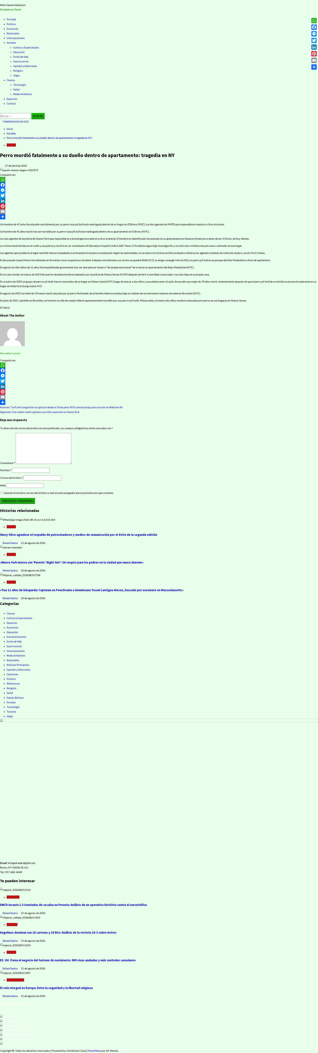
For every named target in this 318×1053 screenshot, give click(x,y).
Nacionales (13, 33)
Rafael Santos (10, 542)
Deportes (12, 98)
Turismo (11, 711)
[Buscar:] (15, 115)
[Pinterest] (159, 206)
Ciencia (11, 80)
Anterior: (61, 407)
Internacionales (16, 38)
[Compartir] (159, 216)
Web (3, 485)
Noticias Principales (18, 664)
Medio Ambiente (22, 94)
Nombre (5, 470)
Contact (11, 103)
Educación (19, 52)
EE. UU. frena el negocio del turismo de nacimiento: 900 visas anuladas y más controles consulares (68, 960)
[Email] (159, 211)
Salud (16, 89)
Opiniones (12, 674)
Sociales (11, 42)
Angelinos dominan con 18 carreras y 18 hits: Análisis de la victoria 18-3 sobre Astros (58, 932)
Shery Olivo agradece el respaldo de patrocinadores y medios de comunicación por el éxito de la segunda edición (78, 535)
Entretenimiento (16, 636)
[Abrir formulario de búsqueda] (1, 110)
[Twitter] (159, 195)
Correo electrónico (11, 477)
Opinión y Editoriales (25, 66)
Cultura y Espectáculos (26, 47)
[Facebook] (159, 185)
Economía (12, 28)
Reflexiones (13, 683)
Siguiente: (39, 412)
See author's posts (10, 353)
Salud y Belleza (15, 697)
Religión (18, 70)
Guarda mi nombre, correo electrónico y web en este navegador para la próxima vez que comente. (58, 492)
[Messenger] (159, 190)
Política (11, 24)
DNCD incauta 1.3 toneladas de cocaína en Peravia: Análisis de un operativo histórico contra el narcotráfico (73, 905)
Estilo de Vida (20, 56)
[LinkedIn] (159, 200)
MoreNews (94, 1050)
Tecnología (19, 84)
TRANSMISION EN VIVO (15, 121)
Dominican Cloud (10, 9)
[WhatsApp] (159, 179)
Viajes (16, 75)
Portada (11, 19)
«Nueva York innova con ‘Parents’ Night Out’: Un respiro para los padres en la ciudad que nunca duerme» (72, 562)
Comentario (7, 462)
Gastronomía (20, 61)
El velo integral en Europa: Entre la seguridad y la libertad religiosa (46, 988)
